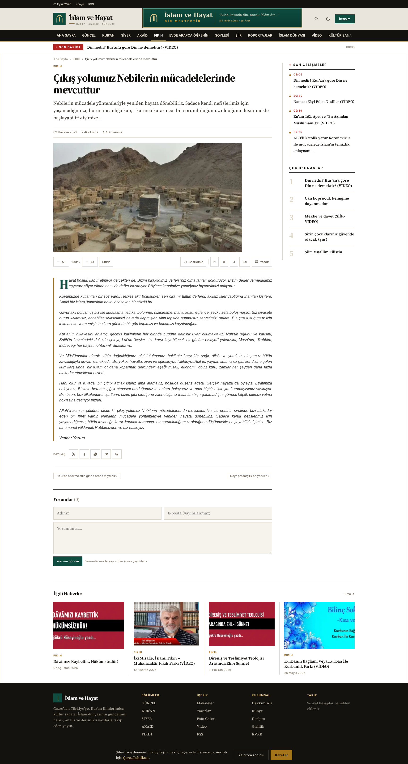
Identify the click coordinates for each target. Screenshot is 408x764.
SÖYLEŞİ (222, 35)
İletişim (344, 19)
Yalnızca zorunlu (251, 755)
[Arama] (316, 19)
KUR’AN (108, 35)
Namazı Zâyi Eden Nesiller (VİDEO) (323, 101)
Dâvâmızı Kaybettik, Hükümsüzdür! (85, 661)
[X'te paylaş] (73, 454)
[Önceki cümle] (214, 262)
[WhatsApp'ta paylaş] (95, 454)
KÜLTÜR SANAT (341, 35)
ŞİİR (238, 35)
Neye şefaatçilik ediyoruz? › (249, 476)
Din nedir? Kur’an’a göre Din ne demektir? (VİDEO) (132, 47)
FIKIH (158, 35)
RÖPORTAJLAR (260, 35)
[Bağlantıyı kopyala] (117, 454)
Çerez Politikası (136, 757)
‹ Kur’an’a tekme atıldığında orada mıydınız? (86, 476)
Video (202, 726)
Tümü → (349, 594)
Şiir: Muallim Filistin (323, 252)
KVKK (257, 734)
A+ (92, 262)
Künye (80, 4)
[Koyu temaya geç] (328, 19)
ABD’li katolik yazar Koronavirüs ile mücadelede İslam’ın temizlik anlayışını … (321, 144)
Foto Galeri (206, 718)
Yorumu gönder (67, 561)
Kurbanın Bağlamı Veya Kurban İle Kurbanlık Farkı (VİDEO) (316, 663)
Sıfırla (106, 262)
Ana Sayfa (66, 35)
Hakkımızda (262, 703)
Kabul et (281, 755)
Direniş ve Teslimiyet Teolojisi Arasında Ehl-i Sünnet (236, 660)
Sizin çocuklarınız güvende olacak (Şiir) (329, 237)
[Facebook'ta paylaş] (84, 454)
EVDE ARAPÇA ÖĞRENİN (188, 35)
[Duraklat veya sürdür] (224, 262)
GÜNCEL (89, 35)
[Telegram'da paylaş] (106, 454)
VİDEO (317, 35)
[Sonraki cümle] (234, 262)
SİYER (126, 35)
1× (245, 262)
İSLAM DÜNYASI (292, 35)
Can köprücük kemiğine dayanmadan (327, 201)
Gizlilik (258, 726)
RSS (91, 4)
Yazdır (264, 262)
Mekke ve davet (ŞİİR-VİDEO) (325, 219)
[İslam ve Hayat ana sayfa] (93, 18)
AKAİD (142, 35)
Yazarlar (204, 710)
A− (64, 262)
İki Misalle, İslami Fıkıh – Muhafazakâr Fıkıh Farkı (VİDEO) (164, 660)
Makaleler (205, 703)
